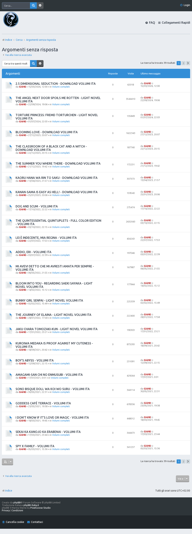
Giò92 (22, 86)
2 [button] (183, 63)
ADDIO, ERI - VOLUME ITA (33, 252)
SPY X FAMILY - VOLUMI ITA (35, 446)
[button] (188, 63)
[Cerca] (33, 5)
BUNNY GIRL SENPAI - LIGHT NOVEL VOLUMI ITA (49, 300)
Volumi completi (61, 86)
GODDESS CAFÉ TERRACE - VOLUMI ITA (43, 403)
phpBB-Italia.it (31, 505)
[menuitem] (185, 5)
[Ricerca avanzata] (40, 5)
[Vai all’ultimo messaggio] (152, 83)
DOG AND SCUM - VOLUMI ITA (37, 206)
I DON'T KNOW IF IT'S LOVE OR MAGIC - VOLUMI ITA (52, 417)
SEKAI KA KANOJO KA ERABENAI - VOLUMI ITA (48, 431)
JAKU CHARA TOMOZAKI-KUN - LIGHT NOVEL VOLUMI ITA (57, 329)
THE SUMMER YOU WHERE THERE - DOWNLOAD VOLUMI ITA (58, 163)
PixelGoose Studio (40, 507)
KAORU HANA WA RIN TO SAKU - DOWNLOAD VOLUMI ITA (57, 177)
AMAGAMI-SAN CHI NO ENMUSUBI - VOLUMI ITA (49, 374)
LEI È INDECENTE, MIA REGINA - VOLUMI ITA (46, 237)
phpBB (17, 502)
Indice (8, 490)
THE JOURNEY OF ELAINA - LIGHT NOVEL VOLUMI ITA (53, 314)
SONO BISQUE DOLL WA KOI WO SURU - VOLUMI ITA (53, 389)
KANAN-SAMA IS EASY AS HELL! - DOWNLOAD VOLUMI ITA (57, 192)
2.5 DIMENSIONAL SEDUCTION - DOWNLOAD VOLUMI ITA (56, 83)
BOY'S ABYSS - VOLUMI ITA (35, 360)
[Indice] (17, 23)
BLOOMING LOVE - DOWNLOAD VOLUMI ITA (47, 132)
